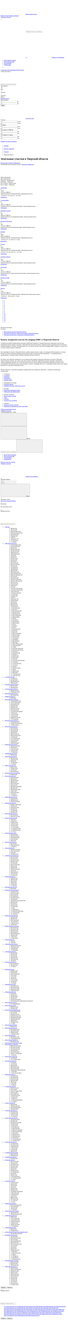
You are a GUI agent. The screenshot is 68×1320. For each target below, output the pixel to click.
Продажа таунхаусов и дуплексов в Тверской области (19, 335)
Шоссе (2, 97)
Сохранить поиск (6, 70)
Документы (7, 378)
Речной (3, 232)
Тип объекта (4, 86)
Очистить (28, 118)
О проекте (7, 375)
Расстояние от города (7, 135)
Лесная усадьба (5, 278)
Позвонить (4, 197)
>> (4, 321)
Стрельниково (5, 200)
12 (4, 317)
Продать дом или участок (11, 405)
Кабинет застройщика (58, 57)
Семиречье (4, 187)
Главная (6, 145)
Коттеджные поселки (10, 60)
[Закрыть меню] (14, 419)
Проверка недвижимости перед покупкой (16, 406)
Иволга (3, 288)
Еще (32, 118)
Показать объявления (28, 164)
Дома (5, 397)
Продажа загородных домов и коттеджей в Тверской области (21, 333)
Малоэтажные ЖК (9, 61)
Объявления (7, 64)
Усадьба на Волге (5, 257)
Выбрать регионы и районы (9, 141)
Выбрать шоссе (5, 98)
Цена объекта (4, 100)
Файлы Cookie (8, 380)
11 (4, 315)
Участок (3, 120)
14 (4, 320)
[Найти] (29, 446)
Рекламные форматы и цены (12, 390)
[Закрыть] (1, 478)
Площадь (3, 125)
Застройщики (8, 63)
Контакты (7, 377)
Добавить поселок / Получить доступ (14, 386)
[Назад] (14, 432)
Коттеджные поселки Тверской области (15, 332)
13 (4, 318)
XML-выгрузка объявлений (12, 391)
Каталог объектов (9, 148)
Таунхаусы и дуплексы (10, 400)
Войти (27, 496)
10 (4, 314)
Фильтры (13, 70)
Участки (6, 151)
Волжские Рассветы (6, 221)
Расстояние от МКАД (7, 130)
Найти (2, 105)
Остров (3, 244)
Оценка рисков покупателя (8, 409)
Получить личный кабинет (8, 501)
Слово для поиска (6, 71)
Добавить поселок (6, 17)
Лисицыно (4, 267)
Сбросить (9, 1287)
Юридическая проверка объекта (10, 15)
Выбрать (3, 1287)
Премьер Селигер (6, 210)
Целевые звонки (8, 384)
